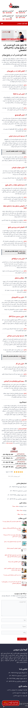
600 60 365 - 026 (7, 12)
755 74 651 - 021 (20, 17)
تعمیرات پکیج (9, 443)
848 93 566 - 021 (7, 19)
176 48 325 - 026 (20, 12)
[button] (2, 23)
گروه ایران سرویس (22, 23)
